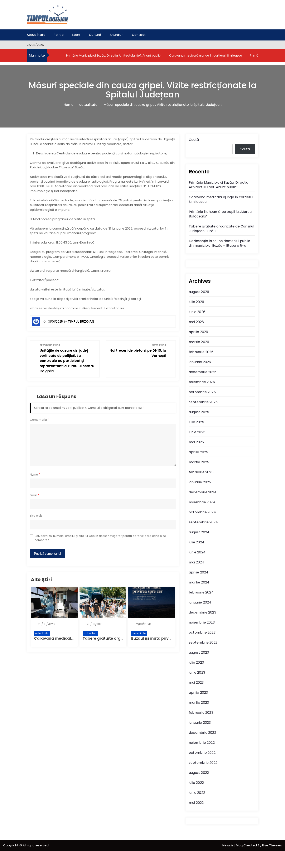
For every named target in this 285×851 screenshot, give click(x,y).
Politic (58, 35)
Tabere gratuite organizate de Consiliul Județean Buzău (221, 228)
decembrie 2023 (202, 612)
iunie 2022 (197, 792)
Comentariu (39, 420)
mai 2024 (196, 562)
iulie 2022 (196, 782)
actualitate (41, 633)
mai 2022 (196, 802)
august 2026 (199, 291)
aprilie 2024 (198, 572)
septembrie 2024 (203, 522)
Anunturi (117, 35)
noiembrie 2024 (202, 502)
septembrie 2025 (203, 402)
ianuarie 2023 (200, 722)
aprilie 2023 (198, 692)
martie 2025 (199, 462)
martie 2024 (199, 582)
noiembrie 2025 (202, 382)
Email (34, 495)
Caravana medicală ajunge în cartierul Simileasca (205, 55)
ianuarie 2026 (200, 362)
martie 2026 (199, 342)
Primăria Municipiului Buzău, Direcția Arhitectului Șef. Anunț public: (113, 55)
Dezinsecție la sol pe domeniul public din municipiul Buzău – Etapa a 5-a (219, 243)
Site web (36, 516)
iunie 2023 (197, 672)
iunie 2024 (197, 552)
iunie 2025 (197, 432)
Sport (76, 35)
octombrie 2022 (202, 752)
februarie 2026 (201, 352)
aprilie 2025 (198, 452)
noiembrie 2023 (202, 622)
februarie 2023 (201, 712)
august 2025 (199, 412)
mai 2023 (196, 682)
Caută (194, 139)
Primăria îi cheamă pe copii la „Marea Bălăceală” (220, 214)
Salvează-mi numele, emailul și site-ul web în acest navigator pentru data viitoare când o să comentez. (100, 538)
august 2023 (199, 652)
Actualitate (36, 35)
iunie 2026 (197, 311)
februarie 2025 (201, 472)
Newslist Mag (232, 845)
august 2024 (199, 532)
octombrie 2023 (202, 632)
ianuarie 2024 (200, 602)
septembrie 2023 (203, 642)
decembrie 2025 (202, 372)
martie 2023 (199, 702)
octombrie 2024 (202, 512)
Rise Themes (272, 845)
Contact (139, 35)
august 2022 (199, 772)
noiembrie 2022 (202, 742)
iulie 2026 (196, 301)
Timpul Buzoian (81, 321)
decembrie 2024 (203, 492)
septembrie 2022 (203, 762)
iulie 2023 (196, 662)
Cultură (95, 35)
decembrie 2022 (202, 732)
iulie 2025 (196, 422)
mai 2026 (196, 321)
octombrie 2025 (202, 392)
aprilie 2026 (198, 332)
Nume (35, 475)
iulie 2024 (196, 542)
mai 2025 (196, 442)
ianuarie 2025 (200, 482)
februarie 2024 (201, 592)
